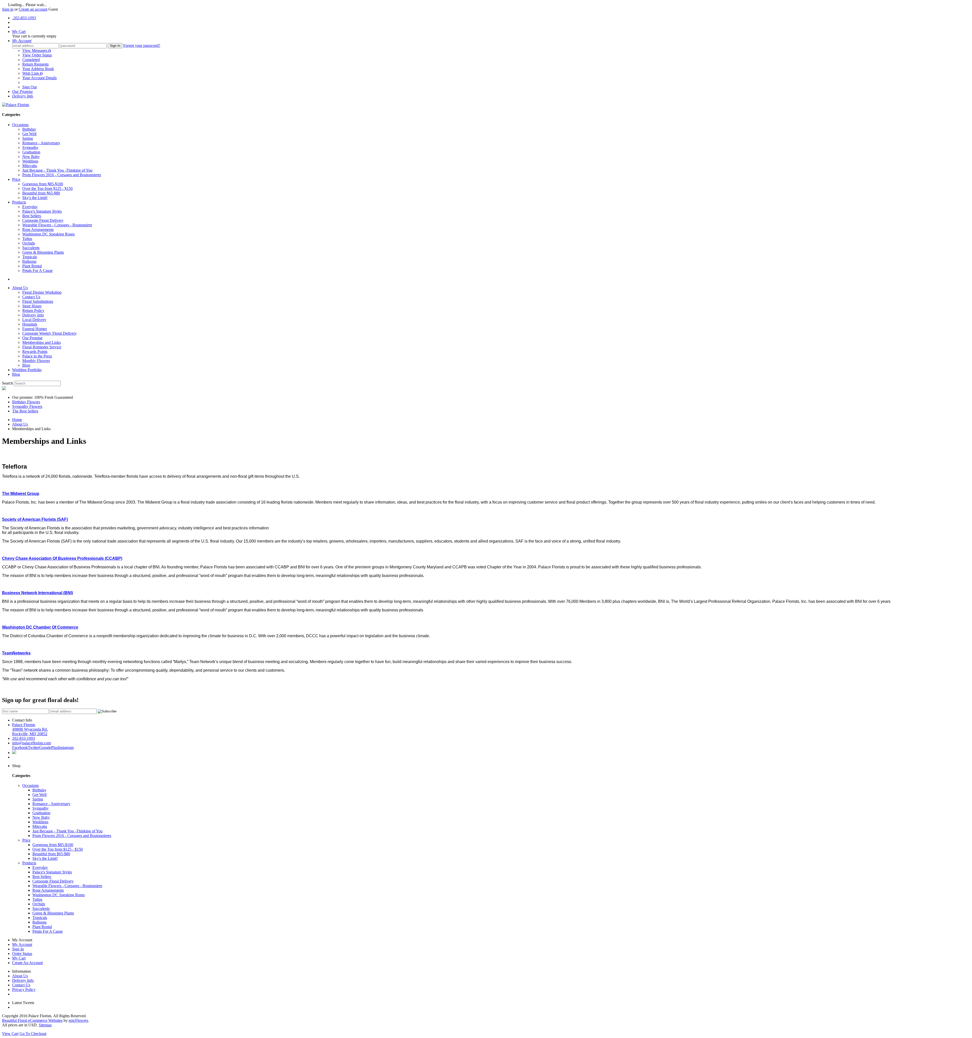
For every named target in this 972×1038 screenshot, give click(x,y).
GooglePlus (48, 747)
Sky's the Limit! (35, 197)
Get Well (29, 134)
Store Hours (32, 306)
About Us (20, 288)
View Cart (10, 1033)
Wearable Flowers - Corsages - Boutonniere (57, 225)
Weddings (30, 161)
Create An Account (27, 963)
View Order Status (37, 55)
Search (7, 383)
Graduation (31, 152)
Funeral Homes (34, 329)
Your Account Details (39, 78)
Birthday (29, 129)
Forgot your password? (141, 45)
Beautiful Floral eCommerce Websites (32, 1020)
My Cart (19, 958)
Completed (31, 59)
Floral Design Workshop (42, 292)
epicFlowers (78, 1020)
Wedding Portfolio (27, 370)
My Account (22, 944)
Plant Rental (32, 266)
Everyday (30, 207)
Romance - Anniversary (41, 143)
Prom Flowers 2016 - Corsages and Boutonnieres (61, 175)
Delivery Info (33, 315)
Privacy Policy (23, 989)
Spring (27, 138)
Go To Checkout (32, 1033)
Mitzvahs (29, 166)
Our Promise (32, 338)
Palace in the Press (37, 356)
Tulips (27, 238)
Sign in (7, 9)
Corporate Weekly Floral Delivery (49, 333)
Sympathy (30, 147)
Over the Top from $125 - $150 (47, 188)
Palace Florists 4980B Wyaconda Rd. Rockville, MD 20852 (30, 729)
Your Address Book (38, 69)
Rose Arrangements (38, 229)
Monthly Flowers (36, 360)
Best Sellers (31, 216)
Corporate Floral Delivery (43, 220)
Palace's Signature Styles (42, 211)
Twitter (33, 747)
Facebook (20, 747)
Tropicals (29, 257)
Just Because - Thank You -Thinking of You (57, 170)
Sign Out (29, 87)
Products (19, 202)
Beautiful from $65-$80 (41, 193)
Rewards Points (34, 351)
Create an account (33, 9)
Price (16, 179)
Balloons (29, 261)
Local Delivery (34, 319)
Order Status (22, 953)
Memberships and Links (41, 342)
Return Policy (33, 310)
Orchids (28, 243)
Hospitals (29, 324)
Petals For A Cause (37, 270)
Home (17, 419)
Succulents (30, 248)
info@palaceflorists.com (31, 743)
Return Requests (35, 64)
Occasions (20, 125)
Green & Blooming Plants (43, 252)
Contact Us (31, 297)
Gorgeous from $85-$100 (42, 184)
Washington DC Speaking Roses (48, 234)
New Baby (31, 156)
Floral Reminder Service (41, 347)
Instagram (66, 747)
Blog (26, 365)
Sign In (115, 46)
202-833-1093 (23, 738)
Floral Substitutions (37, 301)
